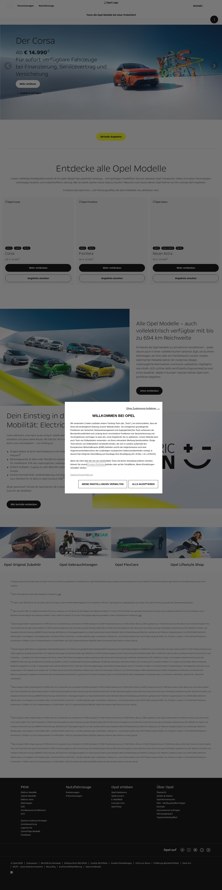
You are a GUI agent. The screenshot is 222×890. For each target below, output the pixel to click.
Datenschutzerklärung (81, 474)
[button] (143, 408)
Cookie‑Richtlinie (96, 464)
